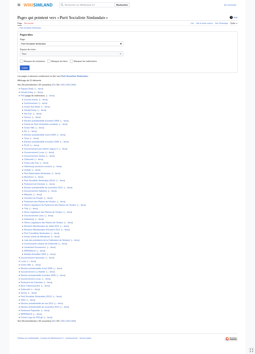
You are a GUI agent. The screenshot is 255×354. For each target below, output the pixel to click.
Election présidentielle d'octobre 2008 (41, 121)
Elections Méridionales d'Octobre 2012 (42, 229)
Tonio (26, 138)
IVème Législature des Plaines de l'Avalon (43, 222)
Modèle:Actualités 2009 (35, 254)
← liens (38, 88)
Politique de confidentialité (28, 338)
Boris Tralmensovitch (30, 286)
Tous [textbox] (24, 54)
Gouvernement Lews (34, 215)
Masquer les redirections (85, 61)
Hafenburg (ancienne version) (38, 166)
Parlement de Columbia (32, 282)
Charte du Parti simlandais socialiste (41, 124)
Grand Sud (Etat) (32, 106)
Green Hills (29, 127)
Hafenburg (29, 219)
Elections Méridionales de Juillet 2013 (41, 226)
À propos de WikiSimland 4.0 (52, 338)
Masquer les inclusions (34, 61)
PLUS (26, 145)
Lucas (23, 261)
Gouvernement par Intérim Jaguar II (41, 149)
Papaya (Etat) (27, 88)
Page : (23, 39)
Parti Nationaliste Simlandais (37, 173)
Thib (26, 208)
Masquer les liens (59, 61)
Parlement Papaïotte (30, 310)
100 (62, 84)
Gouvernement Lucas (34, 152)
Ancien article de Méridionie (37, 236)
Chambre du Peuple (33, 198)
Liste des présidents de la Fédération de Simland (47, 240)
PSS (23, 95)
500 (73, 84)
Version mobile (85, 338)
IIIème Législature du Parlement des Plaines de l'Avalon (50, 205)
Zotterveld (28, 159)
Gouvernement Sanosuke (33, 257)
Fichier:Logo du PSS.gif (32, 317)
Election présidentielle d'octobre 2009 (41, 142)
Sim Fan (28, 113)
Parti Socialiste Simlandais (30, 28)
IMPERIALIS (30, 251)
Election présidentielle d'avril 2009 (40, 135)
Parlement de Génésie (34, 184)
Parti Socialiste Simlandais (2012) (39, 180)
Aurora (24, 293)
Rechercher (122, 5)
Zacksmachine (31, 103)
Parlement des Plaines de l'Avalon (40, 201)
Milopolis (28, 194)
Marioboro (29, 177)
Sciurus (27, 117)
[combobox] (71, 43)
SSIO (23, 300)
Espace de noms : (28, 49)
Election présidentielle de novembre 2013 (40, 307)
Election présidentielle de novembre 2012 (43, 187)
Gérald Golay (27, 92)
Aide (235, 17)
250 (68, 84)
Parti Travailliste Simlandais (37, 233)
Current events (31, 99)
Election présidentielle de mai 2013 (37, 303)
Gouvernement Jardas (34, 156)
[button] (19, 5)
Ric (25, 131)
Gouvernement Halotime (35, 191)
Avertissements (71, 338)
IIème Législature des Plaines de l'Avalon (43, 212)
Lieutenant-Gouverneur (35, 247)
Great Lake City (31, 163)
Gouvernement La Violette (33, 272)
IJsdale (27, 170)
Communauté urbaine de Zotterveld (40, 243)
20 (54, 84)
